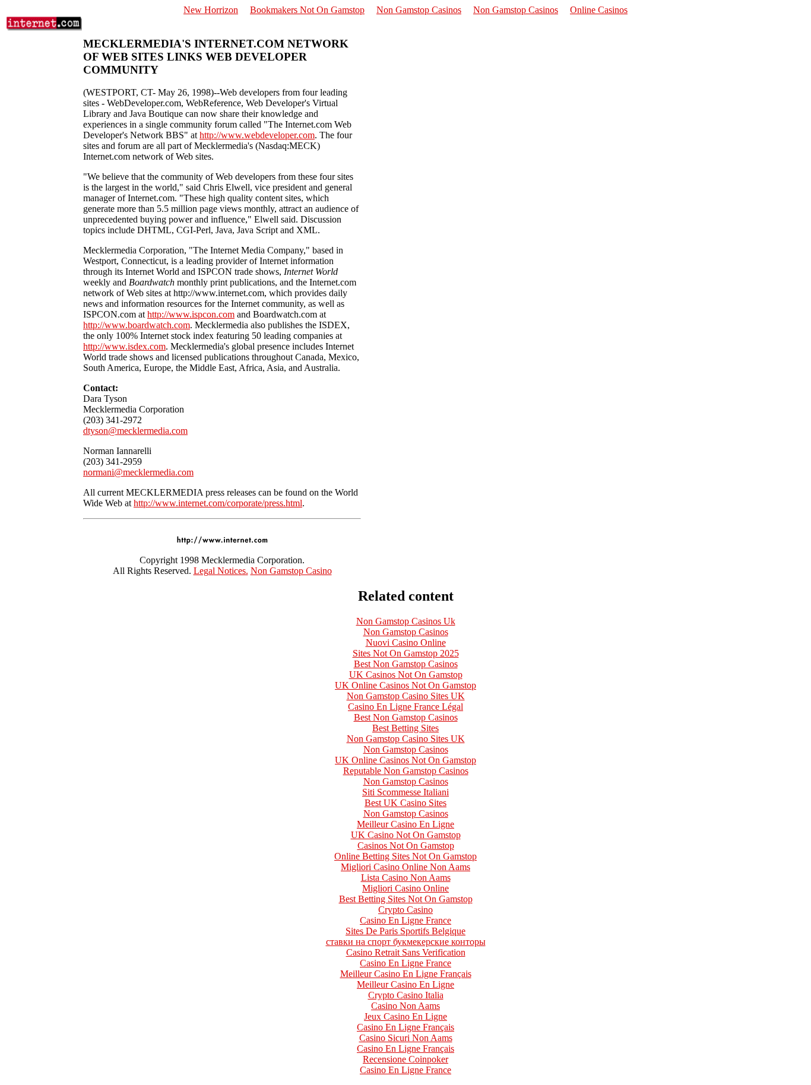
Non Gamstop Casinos (418, 10)
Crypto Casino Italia (405, 995)
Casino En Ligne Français (405, 1027)
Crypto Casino (405, 910)
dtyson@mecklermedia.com (135, 431)
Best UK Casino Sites (405, 803)
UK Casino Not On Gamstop (406, 835)
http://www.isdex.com (124, 346)
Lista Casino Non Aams (406, 878)
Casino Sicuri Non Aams (405, 1038)
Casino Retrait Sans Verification (405, 952)
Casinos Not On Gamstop (405, 845)
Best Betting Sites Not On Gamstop (406, 899)
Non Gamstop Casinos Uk (405, 621)
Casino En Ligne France (405, 920)
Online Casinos (599, 10)
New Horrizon (210, 10)
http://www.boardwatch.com (136, 325)
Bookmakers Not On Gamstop (307, 10)
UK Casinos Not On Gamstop (405, 675)
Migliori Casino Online (405, 888)
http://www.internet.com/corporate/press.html (218, 503)
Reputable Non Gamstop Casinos (405, 771)
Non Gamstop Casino (291, 571)
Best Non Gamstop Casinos (406, 664)
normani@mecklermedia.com (138, 472)
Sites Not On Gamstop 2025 (406, 653)
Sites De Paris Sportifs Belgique (405, 931)
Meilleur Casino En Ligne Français (405, 974)
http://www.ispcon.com (191, 314)
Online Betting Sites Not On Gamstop (405, 856)
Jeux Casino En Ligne (405, 1016)
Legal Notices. (221, 571)
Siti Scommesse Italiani (405, 792)
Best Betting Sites (405, 728)
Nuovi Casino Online (406, 642)
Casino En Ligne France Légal (405, 707)
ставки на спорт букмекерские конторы (406, 942)
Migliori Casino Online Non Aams (405, 867)
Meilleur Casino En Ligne (405, 824)
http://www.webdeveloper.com (257, 135)
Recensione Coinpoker (405, 1059)
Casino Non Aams (405, 1006)
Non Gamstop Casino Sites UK (406, 696)
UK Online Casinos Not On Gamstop (405, 685)
